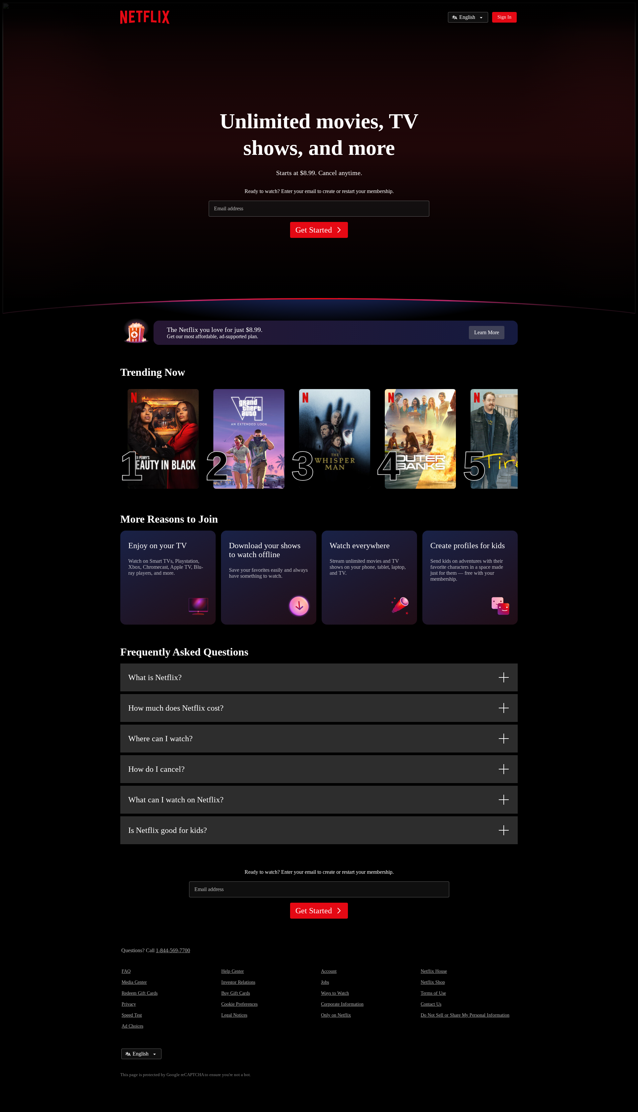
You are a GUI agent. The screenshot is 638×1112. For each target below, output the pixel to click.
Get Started (313, 230)
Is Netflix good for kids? (167, 830)
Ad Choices (132, 1026)
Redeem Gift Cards (140, 993)
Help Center (232, 971)
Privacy (129, 1004)
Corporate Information (342, 1004)
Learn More (486, 332)
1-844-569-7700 (173, 950)
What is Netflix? (155, 677)
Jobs (325, 982)
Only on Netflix (336, 1015)
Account (329, 971)
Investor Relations (238, 982)
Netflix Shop (433, 982)
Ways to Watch (335, 993)
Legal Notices (234, 1015)
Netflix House (434, 971)
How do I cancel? (156, 769)
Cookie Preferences (239, 1004)
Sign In (504, 17)
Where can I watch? (160, 738)
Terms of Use (433, 993)
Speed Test (132, 1015)
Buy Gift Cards (235, 993)
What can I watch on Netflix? (176, 799)
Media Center (134, 982)
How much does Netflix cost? (176, 708)
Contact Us (431, 1004)
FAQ (126, 971)
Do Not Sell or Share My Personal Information (465, 1015)
